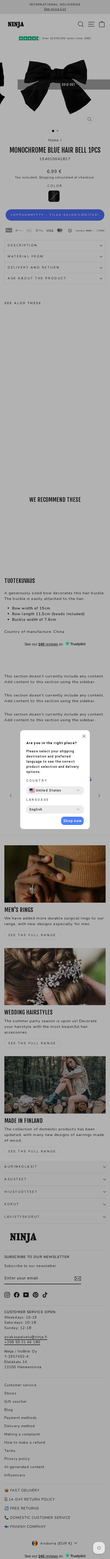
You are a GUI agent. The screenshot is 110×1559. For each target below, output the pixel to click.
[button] (84, 737)
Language (37, 800)
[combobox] (45, 790)
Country (36, 780)
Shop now (72, 821)
